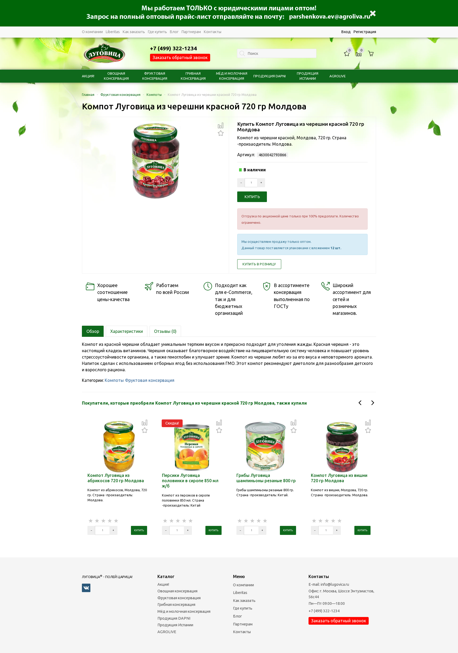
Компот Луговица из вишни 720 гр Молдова (339, 478)
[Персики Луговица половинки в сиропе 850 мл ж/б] (192, 446)
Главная (88, 94)
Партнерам (191, 32)
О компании (92, 32)
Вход (346, 32)
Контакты (212, 32)
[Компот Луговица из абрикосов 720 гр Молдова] (117, 446)
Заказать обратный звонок (180, 57)
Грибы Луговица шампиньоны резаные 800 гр (266, 478)
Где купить (157, 32)
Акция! (88, 76)
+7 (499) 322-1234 (324, 611)
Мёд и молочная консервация (183, 611)
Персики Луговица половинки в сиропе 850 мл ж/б (190, 480)
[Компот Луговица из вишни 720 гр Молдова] (340, 446)
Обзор (92, 331)
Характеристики (126, 331)
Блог (174, 32)
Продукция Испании (175, 625)
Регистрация (364, 32)
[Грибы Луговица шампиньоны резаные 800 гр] (266, 446)
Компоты (154, 94)
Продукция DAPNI (269, 76)
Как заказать (133, 32)
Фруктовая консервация (120, 94)
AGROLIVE (337, 76)
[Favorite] (220, 132)
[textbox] (276, 53)
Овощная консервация (177, 591)
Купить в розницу (259, 264)
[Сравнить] (220, 125)
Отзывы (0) (165, 331)
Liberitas (112, 32)
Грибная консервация (176, 604)
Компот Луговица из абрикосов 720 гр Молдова (115, 478)
